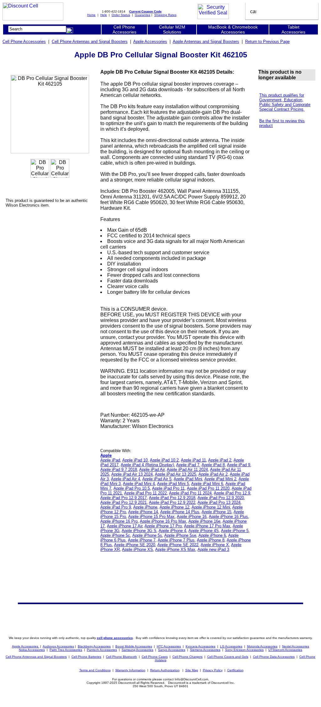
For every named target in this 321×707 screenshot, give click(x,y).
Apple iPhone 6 (212, 535)
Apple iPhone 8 (210, 540)
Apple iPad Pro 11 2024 (190, 493)
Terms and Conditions (95, 670)
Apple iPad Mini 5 (173, 483)
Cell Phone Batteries (86, 656)
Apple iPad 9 (238, 464)
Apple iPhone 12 (174, 507)
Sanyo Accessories (171, 650)
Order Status (121, 15)
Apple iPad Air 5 (156, 479)
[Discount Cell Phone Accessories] (33, 18)
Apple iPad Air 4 (125, 479)
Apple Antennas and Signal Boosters (206, 41)
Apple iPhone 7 (141, 540)
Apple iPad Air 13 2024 (132, 474)
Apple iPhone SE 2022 (177, 544)
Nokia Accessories (32, 650)
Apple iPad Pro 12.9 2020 (220, 497)
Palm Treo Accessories (66, 650)
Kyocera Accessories (200, 646)
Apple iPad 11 (193, 460)
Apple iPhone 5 (235, 530)
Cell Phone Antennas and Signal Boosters (90, 41)
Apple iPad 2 (219, 460)
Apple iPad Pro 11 (168, 488)
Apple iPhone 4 (172, 530)
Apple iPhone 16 (192, 516)
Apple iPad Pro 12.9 (232, 493)
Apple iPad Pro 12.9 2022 (172, 502)
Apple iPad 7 (187, 464)
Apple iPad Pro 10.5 (131, 488)
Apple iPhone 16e (204, 521)
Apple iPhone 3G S (139, 530)
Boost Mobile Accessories (133, 646)
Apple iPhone (145, 507)
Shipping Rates (165, 15)
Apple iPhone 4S (203, 530)
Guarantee (142, 15)
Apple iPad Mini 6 (207, 483)
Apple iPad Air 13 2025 (175, 474)
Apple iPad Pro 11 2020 (208, 488)
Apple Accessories (150, 41)
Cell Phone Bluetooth (121, 656)
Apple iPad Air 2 (213, 474)
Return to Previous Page (267, 41)
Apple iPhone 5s (147, 535)
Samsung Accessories (137, 650)
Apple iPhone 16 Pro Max (163, 521)
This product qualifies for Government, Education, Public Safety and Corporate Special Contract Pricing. (284, 102)
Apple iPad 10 (135, 460)
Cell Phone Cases (155, 656)
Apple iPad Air (152, 469)
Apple (106, 455)
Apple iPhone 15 (216, 511)
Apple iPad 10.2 (164, 460)
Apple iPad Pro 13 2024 (218, 502)
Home (91, 15)
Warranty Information (130, 670)
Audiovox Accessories (58, 646)
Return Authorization (165, 670)
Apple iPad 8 (213, 464)
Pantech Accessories (102, 650)
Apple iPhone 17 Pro (163, 526)
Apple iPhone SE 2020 (134, 544)
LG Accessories (231, 646)
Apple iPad (110, 460)
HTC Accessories (169, 646)
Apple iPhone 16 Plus (228, 516)
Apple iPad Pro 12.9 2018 (172, 497)
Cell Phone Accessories (24, 41)
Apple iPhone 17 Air (124, 526)
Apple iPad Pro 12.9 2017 (123, 497)
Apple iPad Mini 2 (220, 479)
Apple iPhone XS (137, 549)
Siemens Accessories (205, 650)
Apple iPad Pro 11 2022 (145, 493)
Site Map (191, 670)
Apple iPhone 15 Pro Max (151, 516)
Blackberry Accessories (94, 646)
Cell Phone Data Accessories (274, 656)
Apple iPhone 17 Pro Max (207, 526)
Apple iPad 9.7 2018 (118, 469)
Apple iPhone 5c (115, 535)
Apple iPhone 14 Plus (179, 511)
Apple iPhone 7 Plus (176, 540)
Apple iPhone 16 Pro (119, 521)
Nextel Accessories (295, 646)
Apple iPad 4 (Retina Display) (147, 464)
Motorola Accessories (262, 646)
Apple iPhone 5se (180, 535)
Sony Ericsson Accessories (244, 650)
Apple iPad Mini (188, 479)
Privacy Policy (213, 670)
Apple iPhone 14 (143, 511)
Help (103, 15)
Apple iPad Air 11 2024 (187, 469)
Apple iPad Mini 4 (139, 483)
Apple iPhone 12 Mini (211, 507)
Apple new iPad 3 (213, 549)
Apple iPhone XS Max (175, 549)
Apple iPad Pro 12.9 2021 (123, 502)
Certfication (235, 670)
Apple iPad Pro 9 (115, 507)
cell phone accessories (115, 638)
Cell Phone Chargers (187, 656)
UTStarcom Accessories (285, 650)
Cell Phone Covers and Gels (227, 656)
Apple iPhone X (215, 544)
